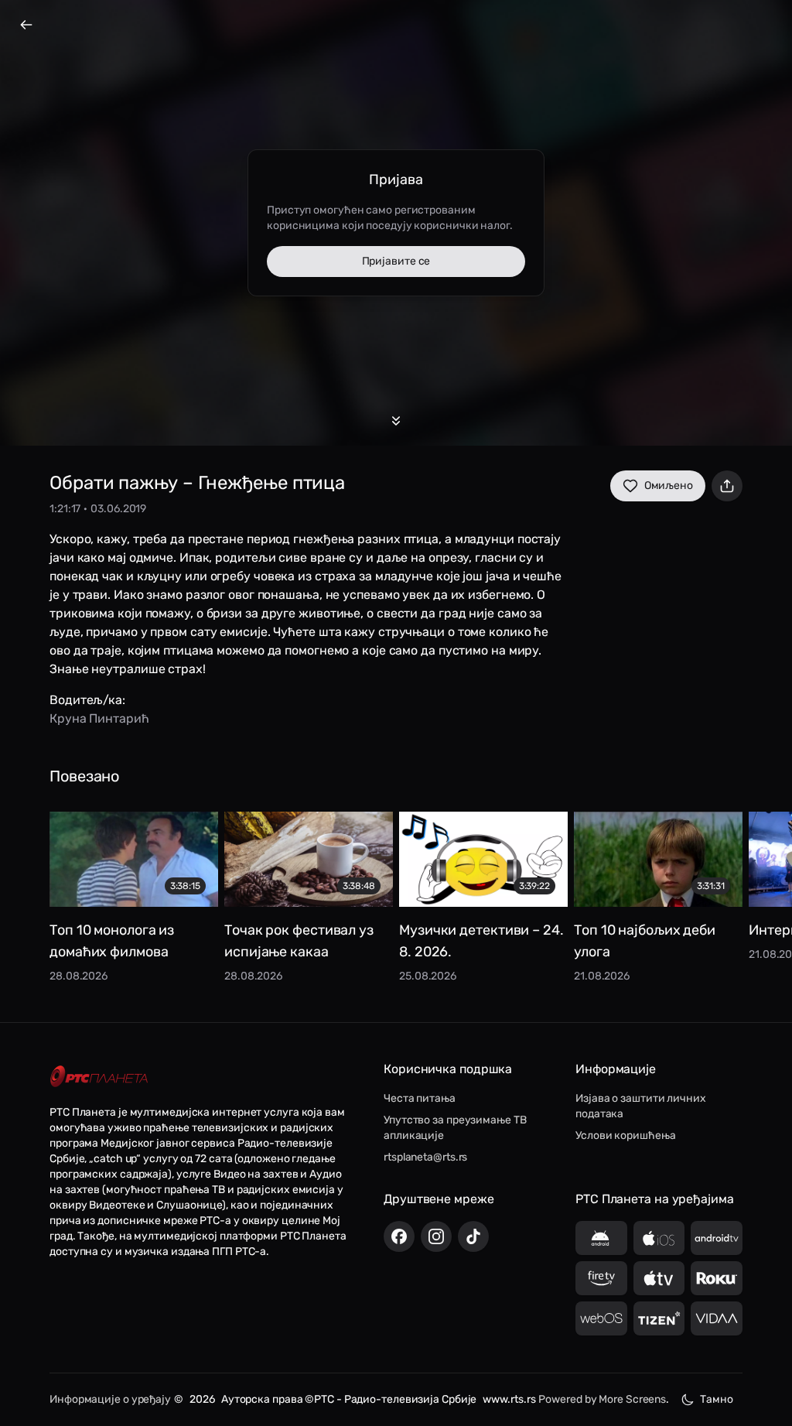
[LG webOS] (601, 1318)
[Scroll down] (396, 421)
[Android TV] (716, 1238)
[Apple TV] (659, 1278)
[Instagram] (436, 1236)
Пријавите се (396, 261)
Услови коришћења (625, 1135)
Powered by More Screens (602, 1399)
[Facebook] (399, 1236)
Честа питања (420, 1098)
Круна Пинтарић (99, 718)
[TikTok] (473, 1236)
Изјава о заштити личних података (640, 1106)
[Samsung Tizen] (659, 1318)
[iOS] (659, 1238)
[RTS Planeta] (99, 1076)
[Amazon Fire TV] (601, 1278)
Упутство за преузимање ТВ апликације (455, 1127)
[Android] (601, 1238)
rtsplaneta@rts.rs (425, 1157)
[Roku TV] (716, 1278)
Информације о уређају (110, 1399)
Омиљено (668, 485)
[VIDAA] (716, 1318)
